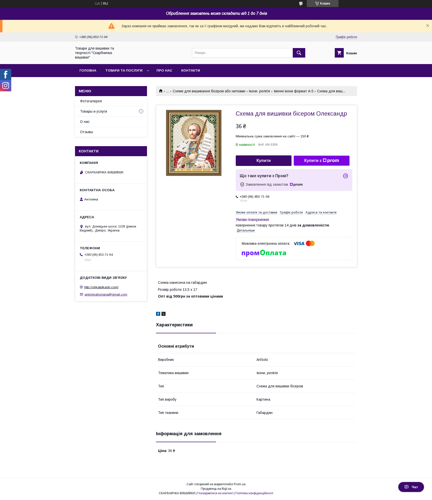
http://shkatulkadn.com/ (101, 287)
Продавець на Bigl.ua (216, 488)
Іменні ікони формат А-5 (294, 91)
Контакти (190, 70)
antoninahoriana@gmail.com (105, 294)
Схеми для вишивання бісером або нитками (209, 91)
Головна (88, 70)
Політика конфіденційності (254, 493)
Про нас (164, 70)
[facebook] (158, 315)
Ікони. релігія (259, 91)
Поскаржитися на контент (215, 493)
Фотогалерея (91, 101)
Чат (415, 487)
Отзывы (86, 132)
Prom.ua (240, 484)
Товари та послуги (123, 70)
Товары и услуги (93, 111)
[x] (164, 315)
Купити (263, 160)
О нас (85, 122)
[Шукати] (299, 53)
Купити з (313, 160)
